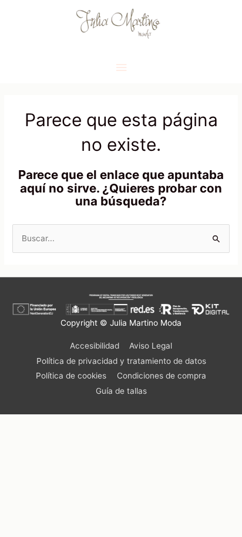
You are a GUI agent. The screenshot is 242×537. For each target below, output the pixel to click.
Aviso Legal (150, 345)
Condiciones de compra (161, 375)
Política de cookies (71, 375)
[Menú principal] (121, 67)
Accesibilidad (94, 345)
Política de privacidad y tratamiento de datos (121, 361)
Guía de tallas (121, 391)
